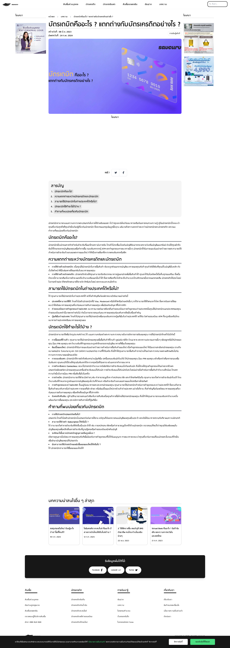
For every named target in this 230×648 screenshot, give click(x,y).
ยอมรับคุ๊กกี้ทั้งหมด (202, 641)
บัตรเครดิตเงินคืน (78, 599)
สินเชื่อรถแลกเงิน (130, 4)
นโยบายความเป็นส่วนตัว (173, 611)
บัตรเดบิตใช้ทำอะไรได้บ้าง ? (68, 206)
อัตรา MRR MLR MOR (33, 622)
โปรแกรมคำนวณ (124, 611)
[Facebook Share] (123, 172)
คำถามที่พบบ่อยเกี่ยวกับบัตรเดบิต (71, 211)
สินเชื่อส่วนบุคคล (70, 4)
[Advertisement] (30, 103)
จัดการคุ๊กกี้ (178, 641)
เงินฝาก (148, 4)
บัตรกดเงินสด (109, 4)
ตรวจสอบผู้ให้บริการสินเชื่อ (35, 616)
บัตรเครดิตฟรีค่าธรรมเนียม (81, 616)
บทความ (163, 4)
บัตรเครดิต (90, 4)
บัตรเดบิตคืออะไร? (63, 191)
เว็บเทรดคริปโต (123, 616)
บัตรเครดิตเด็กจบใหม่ (79, 622)
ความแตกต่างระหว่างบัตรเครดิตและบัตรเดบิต (76, 196)
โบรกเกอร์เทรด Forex (125, 622)
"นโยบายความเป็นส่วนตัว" (96, 641)
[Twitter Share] (115, 172)
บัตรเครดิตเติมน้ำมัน (79, 605)
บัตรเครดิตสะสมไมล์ (79, 611)
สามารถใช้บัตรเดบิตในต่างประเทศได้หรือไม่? (76, 201)
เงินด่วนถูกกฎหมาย (32, 605)
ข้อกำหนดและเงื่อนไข (171, 605)
